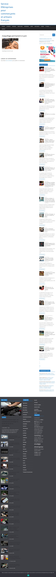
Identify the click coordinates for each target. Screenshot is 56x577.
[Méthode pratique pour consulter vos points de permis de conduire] (4, 467)
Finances (24, 419)
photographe (39, 438)
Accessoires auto (37, 417)
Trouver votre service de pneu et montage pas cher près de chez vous (14, 550)
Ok (28, 575)
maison (40, 433)
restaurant (39, 441)
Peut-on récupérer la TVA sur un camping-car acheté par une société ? (50, 303)
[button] (50, 26)
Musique (24, 449)
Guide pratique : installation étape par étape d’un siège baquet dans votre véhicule (14, 514)
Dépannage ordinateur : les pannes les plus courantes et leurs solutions (50, 169)
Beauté (39, 419)
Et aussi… (47, 26)
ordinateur (35, 437)
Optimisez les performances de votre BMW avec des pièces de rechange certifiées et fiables (14, 543)
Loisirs (42, 26)
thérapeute (36, 449)
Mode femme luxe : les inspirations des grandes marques (49, 288)
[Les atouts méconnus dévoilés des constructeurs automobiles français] (4, 460)
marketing (37, 435)
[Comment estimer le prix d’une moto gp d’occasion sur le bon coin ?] (4, 508)
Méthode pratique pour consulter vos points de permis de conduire (14, 466)
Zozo (9, 427)
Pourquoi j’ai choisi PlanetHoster (45, 40)
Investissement (40, 430)
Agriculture (25, 403)
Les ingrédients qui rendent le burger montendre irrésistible (50, 274)
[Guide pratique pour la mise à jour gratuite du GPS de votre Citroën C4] (4, 501)
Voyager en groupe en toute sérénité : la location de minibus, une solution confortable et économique (14, 529)
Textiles (24, 467)
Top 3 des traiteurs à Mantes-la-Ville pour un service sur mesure (49, 318)
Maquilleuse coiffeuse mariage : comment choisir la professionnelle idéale (50, 141)
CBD (35, 423)
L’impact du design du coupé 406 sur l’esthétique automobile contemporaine (14, 493)
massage (42, 435)
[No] (54, 574)
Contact (3, 29)
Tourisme (46, 126)
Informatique (47, 166)
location (38, 432)
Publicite (24, 456)
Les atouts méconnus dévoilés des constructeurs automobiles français (14, 459)
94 (39, 365)
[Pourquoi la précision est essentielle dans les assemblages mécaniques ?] (4, 537)
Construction (47, 331)
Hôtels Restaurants (48, 271)
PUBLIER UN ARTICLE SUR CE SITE (45, 38)
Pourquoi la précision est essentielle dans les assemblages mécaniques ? (14, 536)
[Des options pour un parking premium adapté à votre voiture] (4, 481)
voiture (39, 450)
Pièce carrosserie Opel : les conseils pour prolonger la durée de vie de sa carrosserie (10, 422)
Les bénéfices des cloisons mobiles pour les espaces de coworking (49, 349)
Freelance (40, 429)
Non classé (25, 451)
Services (46, 153)
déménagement (37, 426)
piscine (42, 438)
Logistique (25, 437)
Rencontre (25, 458)
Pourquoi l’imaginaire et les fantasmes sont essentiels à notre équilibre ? (50, 244)
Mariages (46, 138)
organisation (39, 437)
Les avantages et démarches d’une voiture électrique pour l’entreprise (14, 444)
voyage (36, 452)
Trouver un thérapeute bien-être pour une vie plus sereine (50, 230)
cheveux (37, 423)
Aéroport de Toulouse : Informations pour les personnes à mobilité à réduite (46, 387)
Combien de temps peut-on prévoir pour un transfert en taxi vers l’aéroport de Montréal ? (14, 558)
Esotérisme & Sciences (27, 416)
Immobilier (25, 423)
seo (42, 441)
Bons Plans (20, 26)
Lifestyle (46, 242)
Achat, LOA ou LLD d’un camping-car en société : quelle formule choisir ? (49, 259)
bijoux (38, 421)
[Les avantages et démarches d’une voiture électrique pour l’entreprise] (4, 445)
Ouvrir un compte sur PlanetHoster (45, 43)
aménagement (36, 419)
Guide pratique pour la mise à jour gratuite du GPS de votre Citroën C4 (14, 500)
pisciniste (36, 440)
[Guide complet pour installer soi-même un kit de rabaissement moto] (4, 474)
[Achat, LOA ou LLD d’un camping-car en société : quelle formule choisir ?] (4, 438)
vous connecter (9, 60)
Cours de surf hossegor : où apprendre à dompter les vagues (50, 215)
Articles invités (37, 407)
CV (38, 425)
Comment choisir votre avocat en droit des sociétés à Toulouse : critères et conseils (46, 378)
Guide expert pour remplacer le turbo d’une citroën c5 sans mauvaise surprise (14, 565)
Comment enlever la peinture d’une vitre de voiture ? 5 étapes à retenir (47, 382)
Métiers (24, 444)
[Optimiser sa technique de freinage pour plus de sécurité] (4, 487)
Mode (46, 286)
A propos (8, 26)
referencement (40, 440)
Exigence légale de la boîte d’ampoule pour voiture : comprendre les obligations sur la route (14, 451)
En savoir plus (42, 80)
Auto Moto (37, 26)
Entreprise (26, 26)
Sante (24, 460)
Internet (24, 430)
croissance (36, 425)
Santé (31, 26)
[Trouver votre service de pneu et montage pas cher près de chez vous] (4, 551)
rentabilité (36, 441)
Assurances (25, 405)
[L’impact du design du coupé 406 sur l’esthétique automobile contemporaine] (4, 494)
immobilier (35, 430)
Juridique (24, 433)
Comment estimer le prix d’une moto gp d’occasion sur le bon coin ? (14, 507)
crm (39, 423)
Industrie (47, 181)
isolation (35, 432)
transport (42, 449)
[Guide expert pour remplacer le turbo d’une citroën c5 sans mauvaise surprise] (4, 566)
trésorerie (35, 450)
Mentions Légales (37, 404)
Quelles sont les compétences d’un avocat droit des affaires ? (47, 374)
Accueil (3, 26)
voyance (39, 455)
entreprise (41, 426)
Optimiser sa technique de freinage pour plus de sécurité (14, 487)
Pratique (14, 26)
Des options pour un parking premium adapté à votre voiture (14, 480)
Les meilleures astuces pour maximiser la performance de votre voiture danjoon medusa (14, 521)
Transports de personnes (27, 472)
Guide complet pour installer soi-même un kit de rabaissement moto (14, 473)
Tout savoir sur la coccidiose (50, 114)
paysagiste (35, 438)
